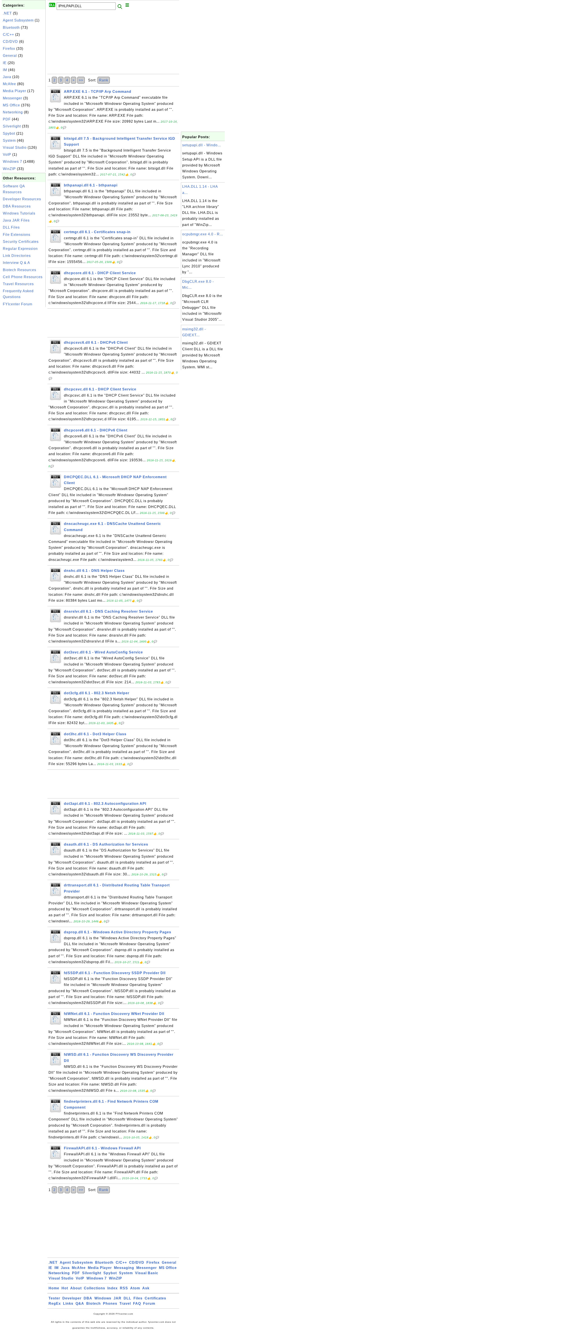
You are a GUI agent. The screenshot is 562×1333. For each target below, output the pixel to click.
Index (112, 1288)
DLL (127, 1298)
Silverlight (12, 126)
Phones (110, 1303)
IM (5, 70)
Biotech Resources (19, 270)
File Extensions (16, 234)
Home (54, 1288)
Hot (64, 1288)
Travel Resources (18, 284)
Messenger (12, 98)
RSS (124, 1288)
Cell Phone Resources (23, 277)
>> (81, 80)
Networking (13, 112)
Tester (54, 1298)
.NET (7, 13)
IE (5, 63)
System (9, 140)
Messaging (124, 1268)
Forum (149, 1303)
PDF (7, 119)
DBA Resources (17, 206)
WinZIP (9, 169)
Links (68, 1303)
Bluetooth (11, 27)
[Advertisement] (24, 374)
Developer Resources (22, 199)
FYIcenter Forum (17, 304)
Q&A (80, 1303)
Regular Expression (20, 248)
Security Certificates (21, 241)
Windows (102, 1298)
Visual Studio (15, 147)
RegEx (55, 1303)
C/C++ (8, 34)
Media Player (14, 91)
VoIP (7, 154)
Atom (135, 1288)
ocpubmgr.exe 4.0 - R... (202, 234)
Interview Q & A (16, 263)
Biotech (93, 1303)
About (76, 1288)
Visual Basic (146, 1273)
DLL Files (11, 227)
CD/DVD (10, 41)
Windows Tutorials (19, 213)
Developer (71, 1298)
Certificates (155, 1298)
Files (137, 1298)
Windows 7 (12, 161)
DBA (88, 1298)
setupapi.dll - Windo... (201, 145)
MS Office (11, 105)
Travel (125, 1303)
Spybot (9, 133)
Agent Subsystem (18, 20)
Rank (103, 80)
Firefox (9, 48)
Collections (94, 1288)
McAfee (9, 84)
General (10, 55)
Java (7, 77)
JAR (117, 1298)
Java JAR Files (16, 220)
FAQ (137, 1303)
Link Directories (17, 256)
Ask (146, 1288)
